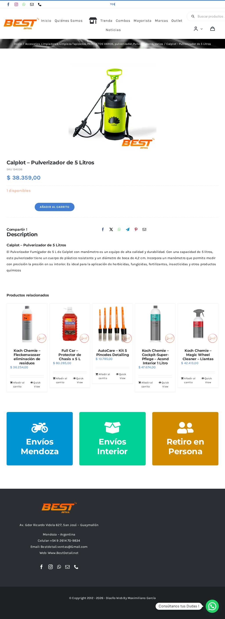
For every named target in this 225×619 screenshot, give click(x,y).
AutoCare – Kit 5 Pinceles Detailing (112, 353)
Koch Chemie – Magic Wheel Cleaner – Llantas (198, 355)
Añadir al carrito (54, 207)
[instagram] (16, 4)
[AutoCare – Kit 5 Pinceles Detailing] (112, 324)
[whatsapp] (23, 4)
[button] (212, 606)
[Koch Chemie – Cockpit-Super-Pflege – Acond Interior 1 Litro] (155, 324)
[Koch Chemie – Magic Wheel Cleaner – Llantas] (198, 324)
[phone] (40, 4)
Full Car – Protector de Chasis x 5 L (69, 355)
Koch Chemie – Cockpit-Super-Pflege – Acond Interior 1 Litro (155, 357)
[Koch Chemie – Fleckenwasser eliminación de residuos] (27, 324)
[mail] (32, 4)
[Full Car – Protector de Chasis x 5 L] (70, 324)
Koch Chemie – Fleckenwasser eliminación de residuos (27, 357)
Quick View (37, 384)
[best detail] (21, 19)
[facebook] (8, 4)
